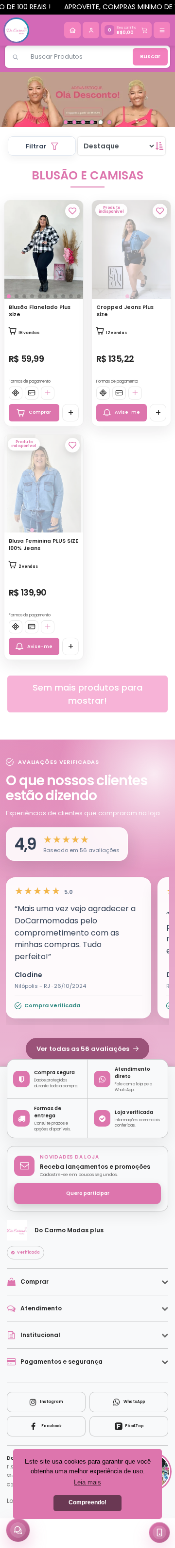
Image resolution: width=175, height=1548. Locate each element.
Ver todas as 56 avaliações (83, 1075)
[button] (67, 871)
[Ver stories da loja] (16, 30)
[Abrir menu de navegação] (162, 30)
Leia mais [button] (87, 1482)
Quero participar (87, 1220)
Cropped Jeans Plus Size (125, 338)
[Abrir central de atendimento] (18, 1530)
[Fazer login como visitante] (91, 30)
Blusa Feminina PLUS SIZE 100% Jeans (43, 571)
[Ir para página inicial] (72, 30)
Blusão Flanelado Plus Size (39, 338)
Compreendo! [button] (87, 1502)
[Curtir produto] (72, 238)
